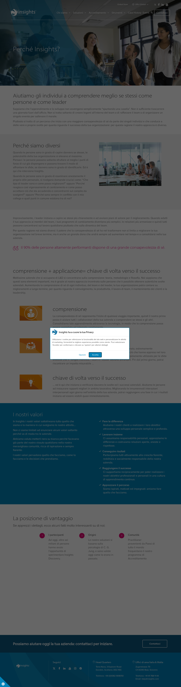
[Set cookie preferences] (5, 681)
